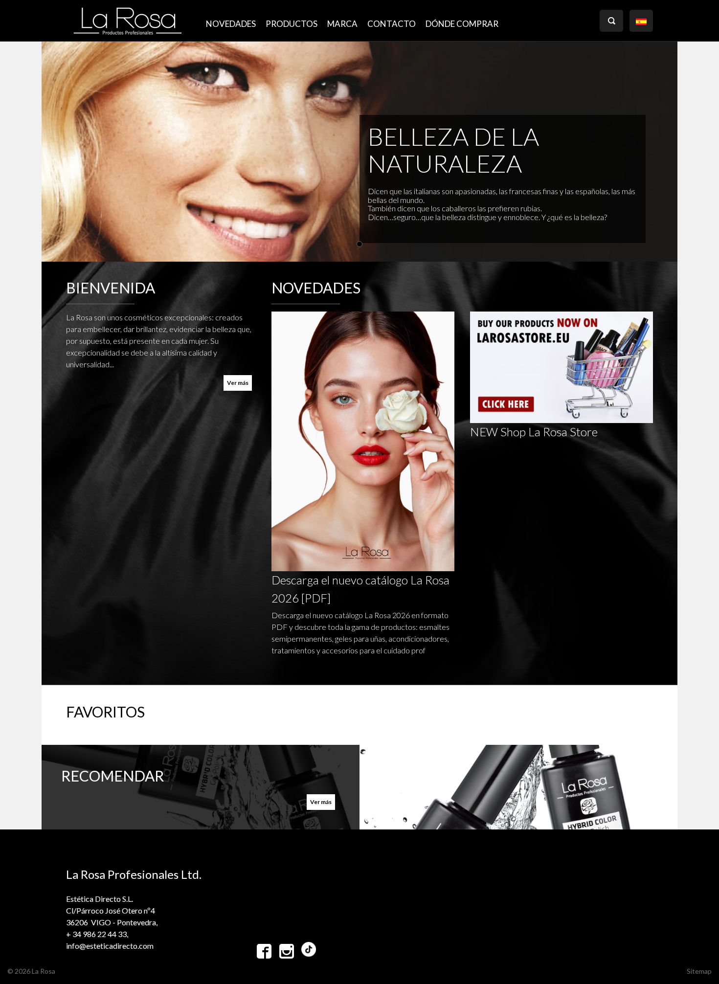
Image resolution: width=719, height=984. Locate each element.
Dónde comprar (462, 24)
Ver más (237, 382)
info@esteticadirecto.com (110, 945)
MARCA (342, 24)
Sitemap (699, 971)
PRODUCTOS (291, 24)
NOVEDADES (231, 24)
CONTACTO (391, 24)
